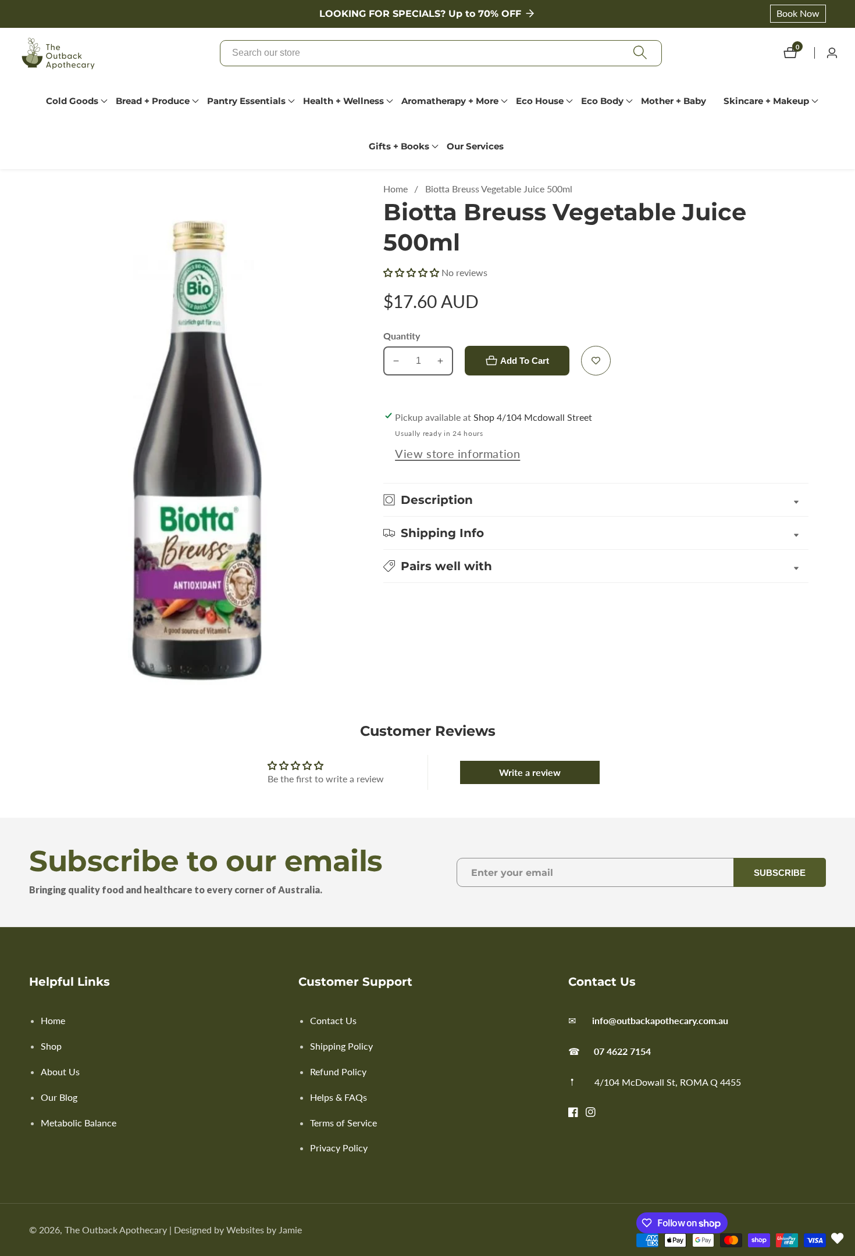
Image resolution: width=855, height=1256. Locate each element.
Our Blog (59, 1097)
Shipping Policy (341, 1045)
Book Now (798, 13)
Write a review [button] (530, 772)
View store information (457, 453)
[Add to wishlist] (596, 360)
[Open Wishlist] (837, 1238)
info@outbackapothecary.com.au (660, 1020)
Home (395, 188)
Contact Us (333, 1020)
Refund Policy (338, 1071)
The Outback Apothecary (116, 1229)
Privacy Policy (339, 1147)
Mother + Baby (673, 100)
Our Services (475, 146)
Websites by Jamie (264, 1229)
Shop (51, 1045)
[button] (72, 101)
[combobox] (441, 53)
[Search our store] (640, 53)
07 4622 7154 (622, 1051)
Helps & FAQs (338, 1097)
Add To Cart (524, 361)
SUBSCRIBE (780, 873)
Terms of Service (343, 1122)
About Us (60, 1071)
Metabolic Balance (78, 1122)
